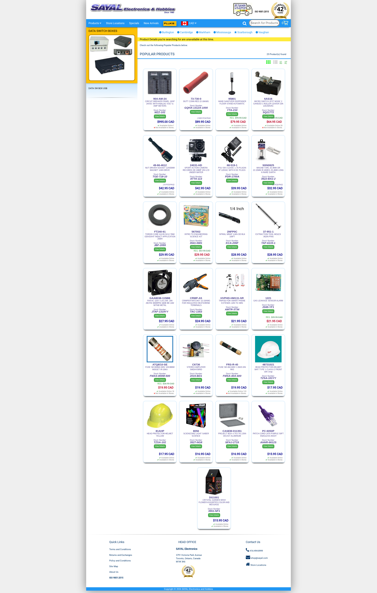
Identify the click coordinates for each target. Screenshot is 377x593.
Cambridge (186, 32)
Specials (134, 23)
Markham (204, 32)
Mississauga (223, 32)
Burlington (167, 32)
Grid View (268, 62)
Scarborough (244, 32)
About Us (113, 572)
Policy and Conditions (120, 560)
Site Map (113, 566)
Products (94, 23)
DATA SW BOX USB (98, 88)
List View (275, 62)
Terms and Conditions (120, 549)
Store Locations (115, 23)
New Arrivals (151, 23)
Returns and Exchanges (120, 555)
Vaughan (263, 32)
